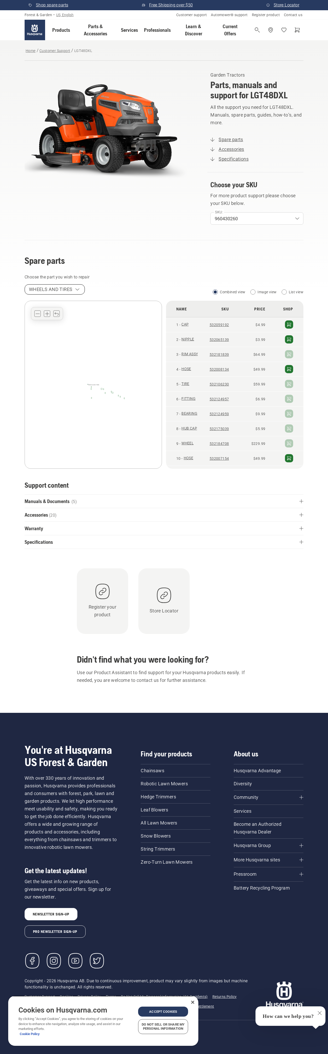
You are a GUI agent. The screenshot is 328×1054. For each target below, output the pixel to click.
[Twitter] (97, 960)
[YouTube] (75, 960)
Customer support (191, 15)
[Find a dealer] (270, 30)
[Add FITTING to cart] (289, 399)
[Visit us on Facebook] (32, 960)
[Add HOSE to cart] (289, 369)
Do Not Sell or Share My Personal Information (163, 1026)
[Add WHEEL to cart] (289, 443)
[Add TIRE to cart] (289, 384)
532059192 (219, 325)
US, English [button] (65, 15)
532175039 (219, 429)
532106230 (219, 384)
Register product (266, 15)
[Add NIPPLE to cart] (289, 339)
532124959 (219, 414)
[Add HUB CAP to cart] (289, 428)
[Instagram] (53, 960)
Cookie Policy (30, 1034)
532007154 (219, 458)
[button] (61, 30)
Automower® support (229, 15)
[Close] (193, 1002)
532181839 (219, 354)
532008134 (219, 369)
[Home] (35, 30)
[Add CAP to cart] (289, 324)
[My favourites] (284, 30)
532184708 (219, 444)
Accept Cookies (163, 1012)
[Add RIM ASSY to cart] (289, 354)
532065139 (219, 340)
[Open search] (257, 30)
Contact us (293, 15)
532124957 (219, 399)
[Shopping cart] (297, 30)
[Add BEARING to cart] (289, 414)
